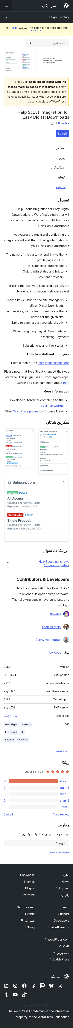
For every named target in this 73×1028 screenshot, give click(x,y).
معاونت (61, 187)
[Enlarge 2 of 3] (30, 433)
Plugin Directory (59, 17)
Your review (61, 814)
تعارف (65, 875)
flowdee (63, 123)
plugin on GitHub (52, 406)
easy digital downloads (18, 724)
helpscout (22, 739)
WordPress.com (56, 939)
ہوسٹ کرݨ (62, 888)
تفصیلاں (60, 148)
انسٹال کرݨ (58, 167)
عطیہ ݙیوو (28, 920)
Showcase (27, 875)
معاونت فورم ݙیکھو (59, 851)
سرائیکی (55, 976)
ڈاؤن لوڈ (62, 133)
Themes (29, 882)
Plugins (30, 888)
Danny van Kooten (48, 640)
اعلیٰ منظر (62, 750)
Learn (65, 907)
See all (8, 814)
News (65, 882)
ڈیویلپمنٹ (59, 177)
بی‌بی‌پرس (61, 953)
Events (30, 914)
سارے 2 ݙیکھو (11, 715)
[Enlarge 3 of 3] (64, 483)
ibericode (55, 652)
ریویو (62, 158)
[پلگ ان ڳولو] (29, 43)
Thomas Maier (51, 627)
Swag (29, 927)
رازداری (64, 895)
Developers (61, 920)
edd (22, 732)
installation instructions (53, 363)
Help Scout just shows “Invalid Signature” (54, 563)
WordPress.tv (58, 927)
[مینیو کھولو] (6, 5)
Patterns (29, 895)
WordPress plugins (25, 411)
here (66, 383)
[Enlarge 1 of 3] (64, 433)
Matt (64, 946)
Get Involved (26, 907)
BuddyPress (59, 959)
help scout (11, 732)
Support (63, 914)
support (9, 739)
